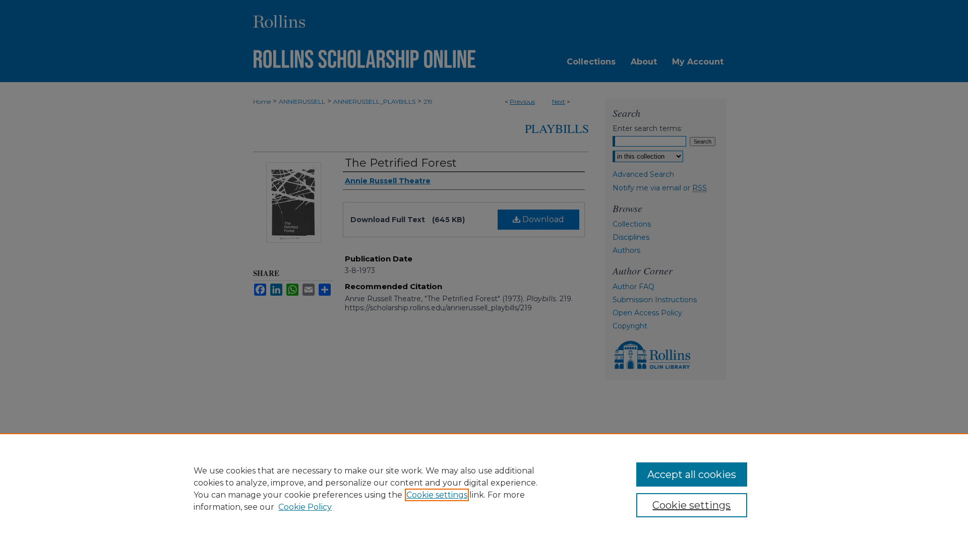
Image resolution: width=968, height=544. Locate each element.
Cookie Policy (305, 507)
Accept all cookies (691, 474)
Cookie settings (436, 495)
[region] (484, 488)
